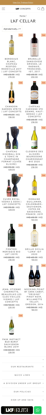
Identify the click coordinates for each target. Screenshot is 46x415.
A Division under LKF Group (22, 383)
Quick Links (22, 375)
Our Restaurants (22, 367)
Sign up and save (22, 400)
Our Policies (22, 392)
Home (22, 16)
